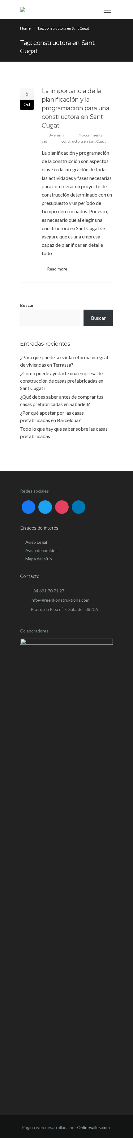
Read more (57, 268)
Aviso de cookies (41, 550)
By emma (56, 135)
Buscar (27, 305)
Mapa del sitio (38, 558)
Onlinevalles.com (93, 1127)
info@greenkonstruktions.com (60, 600)
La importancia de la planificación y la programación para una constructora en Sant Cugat (75, 108)
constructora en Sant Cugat (83, 141)
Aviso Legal (36, 542)
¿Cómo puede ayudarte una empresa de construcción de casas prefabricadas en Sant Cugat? (61, 380)
